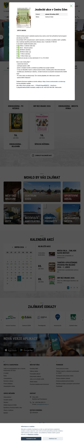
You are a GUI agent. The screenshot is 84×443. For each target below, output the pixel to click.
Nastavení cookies (33, 434)
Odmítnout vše (53, 438)
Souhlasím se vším (31, 438)
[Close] (71, 6)
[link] (54, 81)
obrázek (21, 30)
